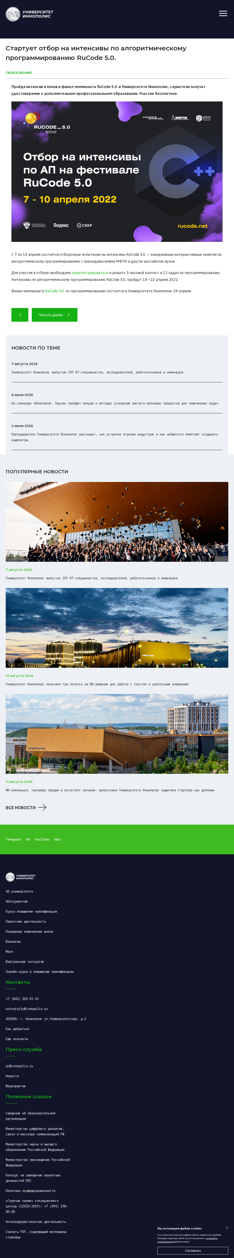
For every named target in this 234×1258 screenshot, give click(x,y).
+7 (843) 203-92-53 (22, 999)
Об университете (19, 891)
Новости (12, 1076)
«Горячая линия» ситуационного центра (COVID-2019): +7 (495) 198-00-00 (37, 1206)
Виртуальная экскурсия (25, 962)
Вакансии (13, 942)
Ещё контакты (17, 1039)
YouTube (42, 839)
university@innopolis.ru (27, 1009)
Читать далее (51, 315)
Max (57, 839)
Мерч (9, 952)
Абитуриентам (17, 901)
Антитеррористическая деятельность (36, 1222)
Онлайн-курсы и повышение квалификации (39, 972)
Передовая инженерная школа (29, 931)
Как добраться (17, 1029)
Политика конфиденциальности (30, 1191)
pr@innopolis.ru (19, 1066)
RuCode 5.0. (55, 291)
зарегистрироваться (90, 272)
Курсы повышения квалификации (31, 911)
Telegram (13, 839)
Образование (19, 73)
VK (28, 839)
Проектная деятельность (26, 921)
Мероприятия (16, 1086)
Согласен (193, 1251)
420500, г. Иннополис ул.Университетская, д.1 (46, 1019)
